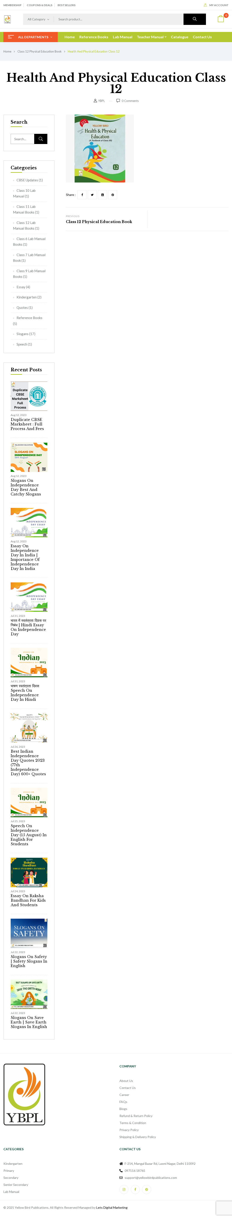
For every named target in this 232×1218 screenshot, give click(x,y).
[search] (195, 19)
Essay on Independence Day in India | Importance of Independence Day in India (25, 557)
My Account (219, 5)
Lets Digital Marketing (112, 1207)
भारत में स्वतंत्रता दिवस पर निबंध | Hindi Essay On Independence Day (28, 627)
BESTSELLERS (66, 5)
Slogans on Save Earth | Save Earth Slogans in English (29, 1022)
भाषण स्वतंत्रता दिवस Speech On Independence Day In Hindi (25, 693)
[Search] (40, 139)
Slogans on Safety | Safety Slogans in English (29, 961)
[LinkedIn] (102, 194)
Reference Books (29, 318)
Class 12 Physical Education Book (39, 51)
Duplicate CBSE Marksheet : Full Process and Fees (27, 424)
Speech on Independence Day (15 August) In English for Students (29, 835)
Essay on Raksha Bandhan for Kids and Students (28, 900)
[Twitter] (92, 194)
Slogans (23, 334)
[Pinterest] (112, 194)
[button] (220, 19)
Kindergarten (27, 297)
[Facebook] (82, 194)
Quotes (22, 307)
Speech (22, 344)
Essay (21, 287)
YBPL (101, 101)
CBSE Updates (27, 180)
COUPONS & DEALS (39, 5)
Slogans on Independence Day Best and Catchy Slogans (26, 487)
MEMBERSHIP (12, 5)
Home (7, 51)
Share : (71, 195)
